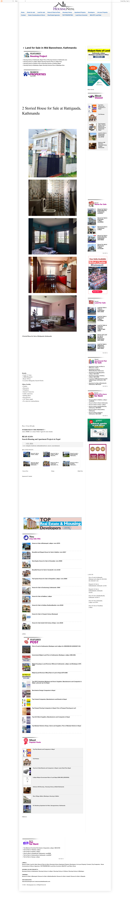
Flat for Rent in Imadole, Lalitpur (31, 851)
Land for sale (41, 12)
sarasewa (49, 445)
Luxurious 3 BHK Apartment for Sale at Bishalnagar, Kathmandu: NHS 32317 (98, 380)
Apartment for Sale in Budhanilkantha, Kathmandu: (96, 370)
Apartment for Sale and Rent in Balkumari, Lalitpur (97, 367)
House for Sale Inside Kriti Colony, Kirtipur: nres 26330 (47, 623)
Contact (23, 15)
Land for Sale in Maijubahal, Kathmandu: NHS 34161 (102, 346)
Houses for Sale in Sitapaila (78, 876)
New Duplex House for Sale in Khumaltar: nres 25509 (47, 561)
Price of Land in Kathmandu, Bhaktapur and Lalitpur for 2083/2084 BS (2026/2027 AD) (56, 646)
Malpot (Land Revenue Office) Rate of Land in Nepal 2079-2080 (50, 672)
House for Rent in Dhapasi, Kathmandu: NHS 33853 (96, 413)
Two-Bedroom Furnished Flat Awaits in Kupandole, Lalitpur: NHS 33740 (41, 848)
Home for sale (31, 12)
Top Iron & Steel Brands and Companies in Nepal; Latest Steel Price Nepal (52, 768)
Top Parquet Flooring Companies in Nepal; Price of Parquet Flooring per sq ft (54, 708)
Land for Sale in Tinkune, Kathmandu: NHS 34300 (102, 309)
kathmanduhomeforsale (42, 445)
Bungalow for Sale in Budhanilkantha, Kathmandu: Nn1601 (96, 590)
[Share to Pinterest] (32, 443)
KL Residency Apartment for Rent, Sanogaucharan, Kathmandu (49, 805)
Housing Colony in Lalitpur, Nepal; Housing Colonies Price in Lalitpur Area (42, 61)
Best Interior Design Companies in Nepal (43, 690)
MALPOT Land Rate (95, 15)
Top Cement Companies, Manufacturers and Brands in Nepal (49, 699)
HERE (28, 431)
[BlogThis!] (28, 443)
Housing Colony (67, 12)
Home (22, 12)
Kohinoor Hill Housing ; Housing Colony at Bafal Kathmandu (48, 786)
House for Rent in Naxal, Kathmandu (98, 403)
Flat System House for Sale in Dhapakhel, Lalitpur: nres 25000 (49, 578)
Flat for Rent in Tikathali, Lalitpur (31, 849)
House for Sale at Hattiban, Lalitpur (42, 596)
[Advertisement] (65, 31)
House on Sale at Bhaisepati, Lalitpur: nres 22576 (46, 543)
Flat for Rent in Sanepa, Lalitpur (31, 857)
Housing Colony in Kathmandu (30, 871)
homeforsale (33, 445)
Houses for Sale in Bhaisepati (29, 876)
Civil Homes (36, 758)
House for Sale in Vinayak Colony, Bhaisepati (45, 614)
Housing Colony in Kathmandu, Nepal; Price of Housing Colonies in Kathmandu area (45, 59)
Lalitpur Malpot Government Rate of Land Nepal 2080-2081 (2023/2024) (51, 777)
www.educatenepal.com (28, 881)
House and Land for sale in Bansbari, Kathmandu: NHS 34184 (102, 337)
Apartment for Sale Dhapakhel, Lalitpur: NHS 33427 (97, 373)
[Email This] (26, 443)
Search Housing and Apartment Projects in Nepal (41, 439)
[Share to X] (29, 443)
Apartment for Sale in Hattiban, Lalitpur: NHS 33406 (97, 376)
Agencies (37, 866)
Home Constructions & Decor (36, 15)
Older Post (80, 471)
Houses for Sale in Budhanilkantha (47, 876)
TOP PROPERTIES (67, 15)
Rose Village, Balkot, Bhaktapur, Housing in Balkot (46, 796)
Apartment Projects (80, 12)
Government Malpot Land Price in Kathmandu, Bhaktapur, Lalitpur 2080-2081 (54, 655)
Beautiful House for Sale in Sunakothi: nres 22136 (46, 570)
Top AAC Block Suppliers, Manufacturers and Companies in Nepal (51, 717)
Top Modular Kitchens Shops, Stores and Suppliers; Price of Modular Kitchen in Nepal (56, 725)
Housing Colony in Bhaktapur (76, 871)
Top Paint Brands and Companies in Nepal (44, 749)
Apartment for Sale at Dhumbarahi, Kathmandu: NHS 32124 (98, 384)
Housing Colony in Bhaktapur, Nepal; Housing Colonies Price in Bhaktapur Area (43, 65)
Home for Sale (26, 864)
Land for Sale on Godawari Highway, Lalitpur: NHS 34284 (102, 328)
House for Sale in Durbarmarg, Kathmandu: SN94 (46, 587)
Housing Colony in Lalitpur (46, 871)
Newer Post (25, 471)
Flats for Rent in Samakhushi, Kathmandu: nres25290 (37, 853)
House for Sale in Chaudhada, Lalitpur (102, 228)
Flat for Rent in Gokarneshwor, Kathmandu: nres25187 (37, 855)
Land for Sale (33, 864)
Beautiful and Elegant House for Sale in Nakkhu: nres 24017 (49, 552)
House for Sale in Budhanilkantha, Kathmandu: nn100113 (102, 211)
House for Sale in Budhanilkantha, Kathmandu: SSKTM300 (102, 237)
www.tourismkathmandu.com (42, 881)
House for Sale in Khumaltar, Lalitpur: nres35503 (95, 601)
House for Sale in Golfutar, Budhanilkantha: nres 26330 (47, 605)
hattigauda (28, 445)
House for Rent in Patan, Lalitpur (97, 404)
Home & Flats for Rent (53, 12)
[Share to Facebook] (31, 443)
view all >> (105, 253)
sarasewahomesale (56, 445)
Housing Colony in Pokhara (61, 871)
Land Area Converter (81, 15)
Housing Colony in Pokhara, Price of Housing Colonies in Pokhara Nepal (42, 63)
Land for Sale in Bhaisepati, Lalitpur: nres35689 (102, 318)
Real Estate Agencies (54, 15)
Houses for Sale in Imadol (63, 876)
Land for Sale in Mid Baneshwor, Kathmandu (51, 47)
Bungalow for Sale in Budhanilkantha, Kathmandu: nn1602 (98, 584)
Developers (91, 12)
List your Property (102, 12)
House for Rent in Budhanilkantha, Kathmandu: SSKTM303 (98, 407)
